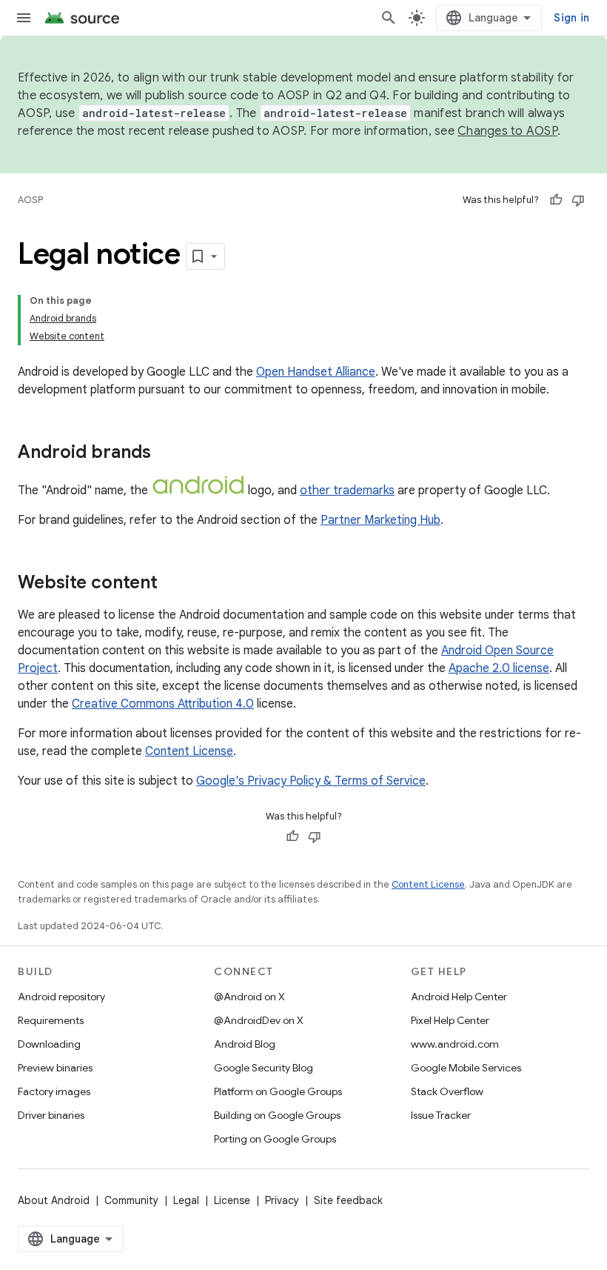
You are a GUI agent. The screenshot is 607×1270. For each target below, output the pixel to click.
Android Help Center (459, 996)
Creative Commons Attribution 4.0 (163, 703)
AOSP (30, 199)
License (232, 1200)
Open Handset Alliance (315, 372)
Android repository (61, 996)
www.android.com (455, 1044)
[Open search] (389, 18)
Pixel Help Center (450, 1020)
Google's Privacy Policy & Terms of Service (311, 781)
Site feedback (348, 1200)
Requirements (51, 1020)
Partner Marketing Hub (380, 520)
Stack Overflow (447, 1091)
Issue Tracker (441, 1115)
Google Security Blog (263, 1067)
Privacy (282, 1200)
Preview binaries (55, 1067)
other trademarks (347, 490)
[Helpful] (556, 200)
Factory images (54, 1091)
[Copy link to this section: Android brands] (166, 453)
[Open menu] (23, 18)
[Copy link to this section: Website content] (172, 584)
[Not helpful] (578, 200)
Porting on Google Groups (275, 1139)
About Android (54, 1200)
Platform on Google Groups (278, 1091)
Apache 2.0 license (499, 668)
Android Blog (244, 1044)
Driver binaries (51, 1115)
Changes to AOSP (507, 131)
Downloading (49, 1044)
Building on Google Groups (277, 1115)
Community (131, 1200)
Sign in (571, 17)
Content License (189, 751)
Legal (186, 1200)
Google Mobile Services (466, 1067)
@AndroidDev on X (259, 1020)
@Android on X (249, 996)
